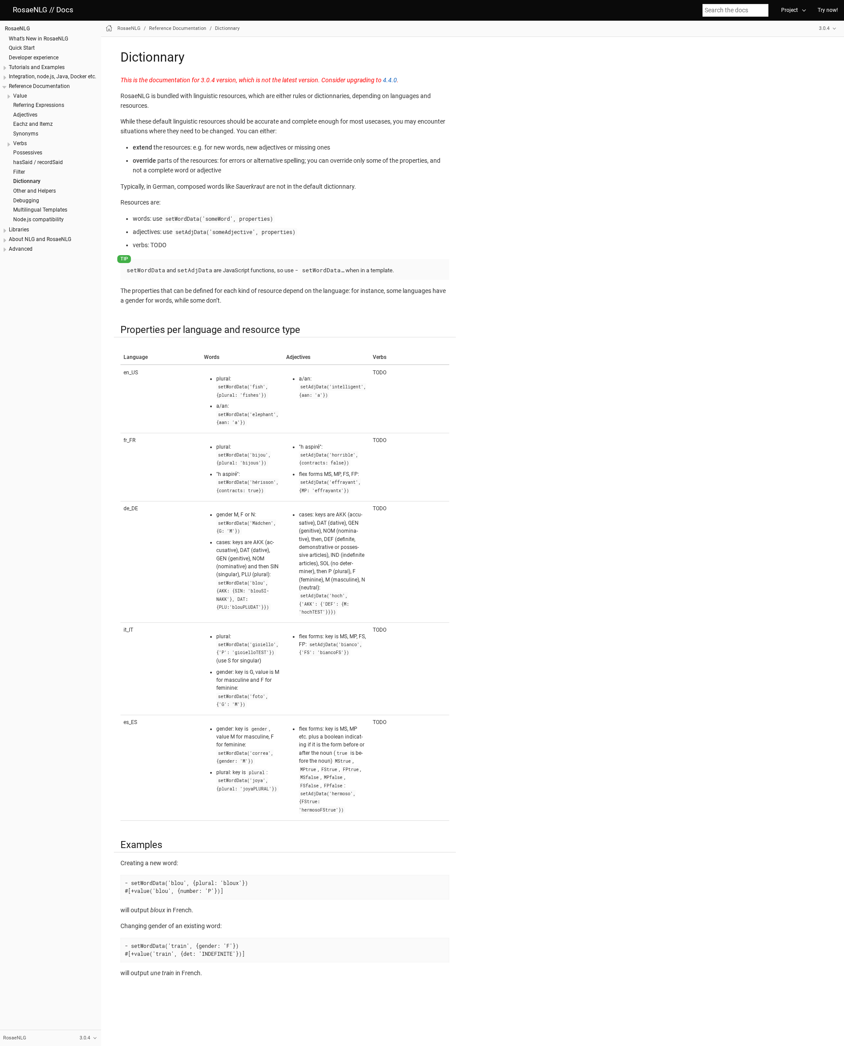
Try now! (828, 10)
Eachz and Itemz (33, 124)
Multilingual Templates (40, 210)
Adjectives (25, 114)
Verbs (20, 143)
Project (789, 10)
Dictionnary (26, 181)
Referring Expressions (38, 105)
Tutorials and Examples (37, 67)
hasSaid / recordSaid (38, 162)
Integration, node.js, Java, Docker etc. (52, 76)
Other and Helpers (34, 190)
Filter (19, 171)
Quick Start (22, 48)
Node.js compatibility (38, 219)
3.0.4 (824, 28)
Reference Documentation (39, 86)
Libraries (19, 230)
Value (20, 95)
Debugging (26, 200)
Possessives (27, 153)
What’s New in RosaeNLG (38, 38)
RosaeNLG (17, 28)
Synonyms (25, 133)
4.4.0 (390, 80)
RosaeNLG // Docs (43, 10)
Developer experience (33, 57)
